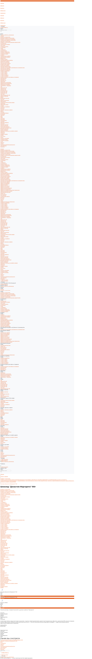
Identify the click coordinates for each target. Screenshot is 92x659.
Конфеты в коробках (4, 70)
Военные (2, 197)
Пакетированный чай (5, 95)
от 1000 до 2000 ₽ (4, 75)
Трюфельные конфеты (5, 56)
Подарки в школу (4, 46)
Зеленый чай (3, 89)
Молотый (2, 118)
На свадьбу (2, 47)
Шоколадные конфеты (5, 63)
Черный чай (3, 88)
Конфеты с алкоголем (5, 37)
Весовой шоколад (4, 128)
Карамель (2, 132)
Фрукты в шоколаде (4, 62)
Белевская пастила (4, 98)
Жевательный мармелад (6, 83)
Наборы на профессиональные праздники (10, 190)
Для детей (2, 45)
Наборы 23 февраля (4, 183)
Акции (1, 269)
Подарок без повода (5, 196)
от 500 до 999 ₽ (3, 74)
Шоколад (2, 107)
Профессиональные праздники (7, 201)
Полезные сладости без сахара (7, 102)
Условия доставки (4, 140)
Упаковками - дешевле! (5, 85)
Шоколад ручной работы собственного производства (12, 67)
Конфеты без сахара (4, 64)
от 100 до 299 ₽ (3, 71)
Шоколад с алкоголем (5, 41)
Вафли (1, 110)
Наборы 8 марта (4, 184)
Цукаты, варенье (4, 130)
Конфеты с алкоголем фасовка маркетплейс (10, 42)
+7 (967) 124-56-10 (4, 459)
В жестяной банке (4, 113)
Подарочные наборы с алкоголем (8, 40)
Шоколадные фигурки (5, 69)
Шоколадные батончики (5, 127)
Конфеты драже (4, 134)
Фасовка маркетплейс (5, 66)
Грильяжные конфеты (5, 57)
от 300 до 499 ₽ (3, 72)
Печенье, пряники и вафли (6, 109)
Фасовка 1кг (3, 79)
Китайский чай (3, 93)
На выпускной (3, 50)
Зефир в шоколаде (4, 100)
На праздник (3, 43)
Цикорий (2, 121)
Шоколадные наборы (5, 68)
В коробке (2, 114)
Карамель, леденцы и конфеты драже (9, 131)
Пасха (1, 200)
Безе (1, 116)
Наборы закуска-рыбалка (6, 188)
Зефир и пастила (4, 96)
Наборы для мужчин (5, 185)
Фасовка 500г (3, 78)
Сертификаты (3, 145)
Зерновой (2, 119)
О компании (3, 643)
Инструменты (3, 194)
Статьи (1, 143)
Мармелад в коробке (5, 84)
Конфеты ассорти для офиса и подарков (9, 77)
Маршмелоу (3, 101)
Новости (2, 142)
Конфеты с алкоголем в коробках (7, 39)
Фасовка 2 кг (3, 80)
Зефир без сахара (4, 104)
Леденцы (2, 133)
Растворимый (3, 120)
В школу (2, 198)
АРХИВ (1, 135)
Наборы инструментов (5, 189)
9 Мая (1, 48)
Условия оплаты (4, 139)
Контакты (2, 278)
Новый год (2, 193)
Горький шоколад (4, 124)
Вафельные (3, 58)
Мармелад (2, 81)
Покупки (2, 649)
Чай (1, 86)
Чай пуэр (2, 94)
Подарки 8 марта (4, 53)
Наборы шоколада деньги (6, 191)
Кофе (1, 117)
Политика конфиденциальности (7, 144)
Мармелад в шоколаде (5, 82)
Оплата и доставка (4, 270)
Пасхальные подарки (5, 44)
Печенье (2, 108)
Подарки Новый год (4, 51)
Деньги (2, 199)
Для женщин (3, 195)
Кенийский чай (3, 91)
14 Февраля (3, 49)
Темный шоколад (4, 125)
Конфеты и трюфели (5, 106)
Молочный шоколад (4, 126)
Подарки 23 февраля (5, 52)
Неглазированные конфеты (6, 60)
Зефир (1, 97)
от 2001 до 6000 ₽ (4, 76)
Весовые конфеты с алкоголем (7, 38)
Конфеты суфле (3, 59)
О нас (1, 273)
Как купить (2, 268)
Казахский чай (3, 87)
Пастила (2, 99)
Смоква (2, 105)
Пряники (2, 115)
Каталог (2, 149)
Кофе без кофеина (4, 122)
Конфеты (2, 55)
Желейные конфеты (4, 61)
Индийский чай (3, 90)
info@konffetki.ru (4, 27)
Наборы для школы (4, 187)
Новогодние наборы (5, 182)
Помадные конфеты (4, 65)
